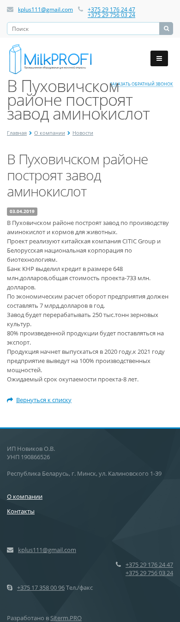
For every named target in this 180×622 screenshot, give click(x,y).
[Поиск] (166, 28)
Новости (82, 132)
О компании (49, 132)
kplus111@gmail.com (45, 9)
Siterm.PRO (66, 618)
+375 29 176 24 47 (111, 9)
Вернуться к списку (44, 400)
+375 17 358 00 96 (41, 587)
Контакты (21, 511)
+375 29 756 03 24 (111, 15)
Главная (17, 132)
